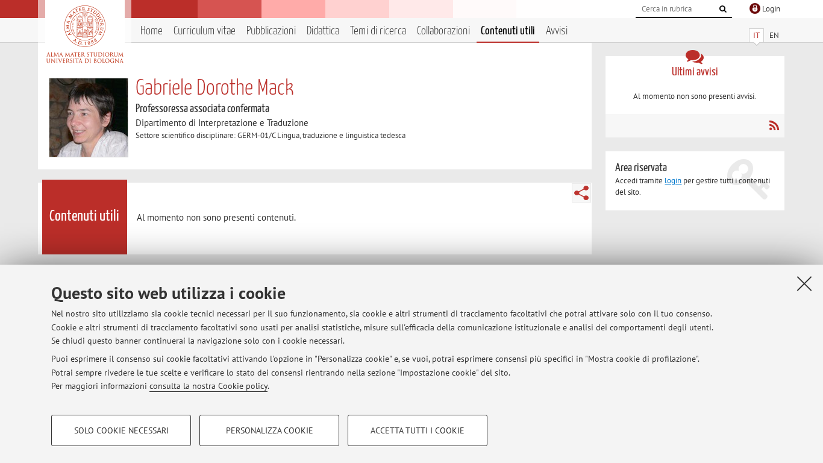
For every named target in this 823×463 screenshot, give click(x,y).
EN (774, 35)
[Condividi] (581, 193)
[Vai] (723, 9)
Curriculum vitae (205, 31)
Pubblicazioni (271, 31)
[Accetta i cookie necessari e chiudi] (804, 283)
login (673, 180)
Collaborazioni (443, 31)
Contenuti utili (508, 31)
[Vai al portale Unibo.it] (84, 34)
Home (151, 31)
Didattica (323, 31)
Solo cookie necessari (121, 430)
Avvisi (557, 31)
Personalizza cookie (269, 430)
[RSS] (773, 125)
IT (756, 35)
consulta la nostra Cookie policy (208, 385)
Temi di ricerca (378, 31)
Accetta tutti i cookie (418, 430)
